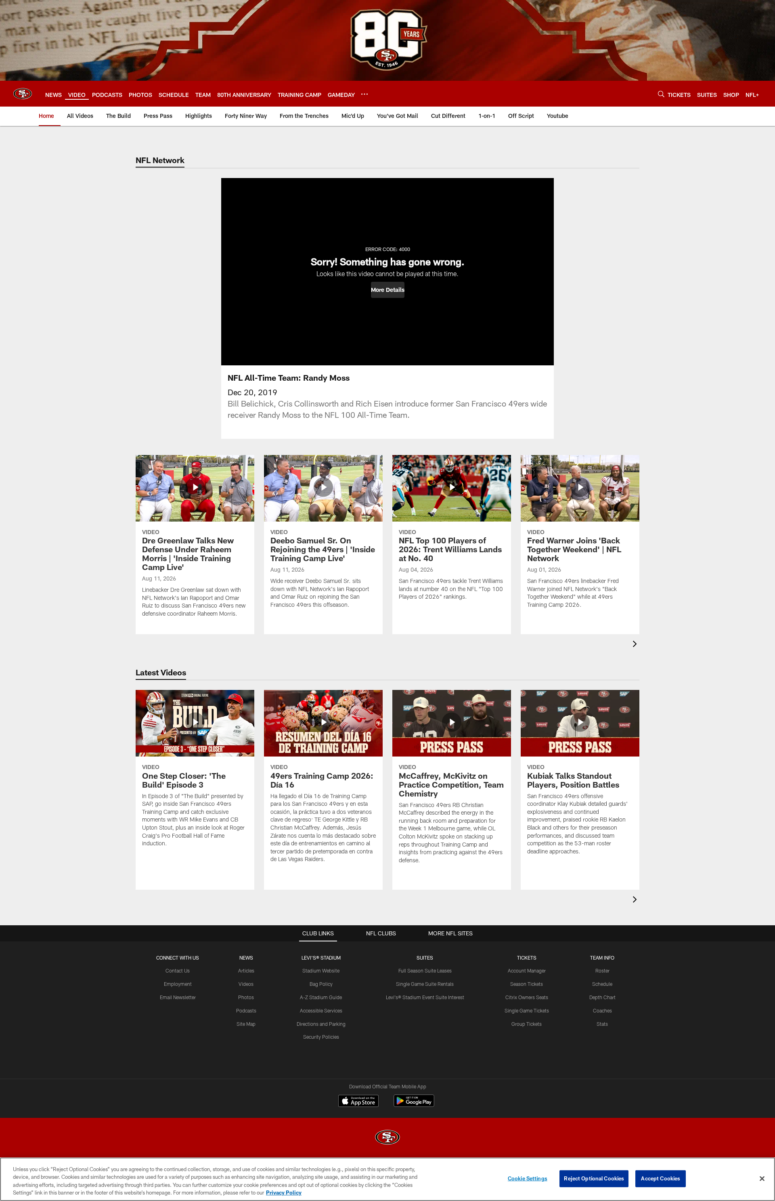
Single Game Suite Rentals (425, 984)
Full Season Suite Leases (425, 970)
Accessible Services (321, 1010)
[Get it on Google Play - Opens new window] (414, 1105)
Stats (602, 1024)
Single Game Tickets (527, 1010)
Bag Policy (321, 984)
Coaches (602, 1010)
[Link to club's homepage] (22, 93)
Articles (246, 970)
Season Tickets (526, 984)
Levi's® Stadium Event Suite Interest (425, 997)
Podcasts (246, 1010)
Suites (425, 957)
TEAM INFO (602, 957)
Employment (178, 984)
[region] (387, 1179)
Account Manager (527, 970)
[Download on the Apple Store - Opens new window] (358, 1102)
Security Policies (321, 1037)
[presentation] (636, 645)
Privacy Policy (284, 1192)
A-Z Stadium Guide (321, 997)
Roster (602, 970)
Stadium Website (320, 970)
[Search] (661, 93)
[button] (387, 290)
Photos (246, 997)
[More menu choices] (364, 94)
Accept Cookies (660, 1178)
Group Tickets (526, 1024)
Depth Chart (602, 997)
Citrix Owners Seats (526, 997)
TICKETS (526, 957)
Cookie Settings (527, 1178)
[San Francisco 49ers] (387, 1138)
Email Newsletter (178, 997)
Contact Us (177, 970)
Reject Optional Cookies (594, 1178)
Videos (246, 984)
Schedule (602, 984)
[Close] (762, 1178)
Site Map (246, 1024)
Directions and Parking (321, 1024)
